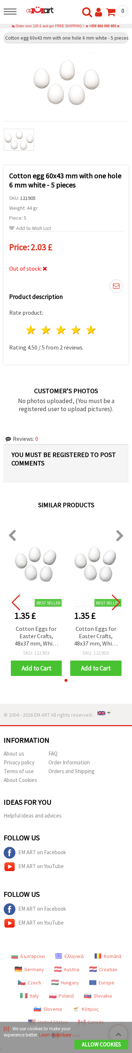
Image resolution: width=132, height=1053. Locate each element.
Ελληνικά (74, 956)
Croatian (108, 969)
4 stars (76, 329)
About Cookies (20, 779)
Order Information (69, 762)
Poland (66, 995)
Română (112, 956)
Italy (34, 995)
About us (14, 753)
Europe (106, 982)
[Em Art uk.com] (37, 10)
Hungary (70, 982)
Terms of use (19, 771)
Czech (34, 982)
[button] (66, 680)
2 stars (46, 329)
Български (33, 956)
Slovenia (52, 1009)
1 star (31, 329)
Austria (71, 969)
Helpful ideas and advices (33, 815)
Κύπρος (90, 1009)
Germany (34, 969)
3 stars (61, 329)
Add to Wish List (33, 228)
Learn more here (55, 1035)
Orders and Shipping (71, 771)
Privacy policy (19, 762)
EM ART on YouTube (41, 866)
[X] (6, 1028)
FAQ (53, 753)
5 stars (91, 329)
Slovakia (103, 995)
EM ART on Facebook (42, 852)
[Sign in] (100, 12)
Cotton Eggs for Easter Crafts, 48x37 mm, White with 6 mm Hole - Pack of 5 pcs (36, 636)
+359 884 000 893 (102, 26)
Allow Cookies (101, 1044)
